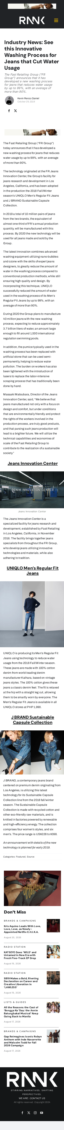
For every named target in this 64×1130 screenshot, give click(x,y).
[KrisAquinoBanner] (53, 920)
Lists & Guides (15, 1002)
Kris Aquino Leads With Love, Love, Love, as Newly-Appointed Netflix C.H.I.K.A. (22, 929)
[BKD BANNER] (53, 1001)
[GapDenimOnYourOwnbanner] (53, 1030)
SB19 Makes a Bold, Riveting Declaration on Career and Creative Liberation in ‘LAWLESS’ (21, 983)
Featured (20, 857)
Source (30, 857)
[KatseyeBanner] (53, 946)
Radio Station (15, 946)
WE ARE (23, 1098)
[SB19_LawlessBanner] (53, 972)
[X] (15, 110)
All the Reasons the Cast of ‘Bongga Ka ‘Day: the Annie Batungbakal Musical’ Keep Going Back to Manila (21, 1012)
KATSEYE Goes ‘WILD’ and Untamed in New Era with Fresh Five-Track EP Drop (20, 955)
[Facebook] (9, 110)
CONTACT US (37, 1098)
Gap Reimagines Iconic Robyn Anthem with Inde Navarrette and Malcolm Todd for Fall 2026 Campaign (23, 1041)
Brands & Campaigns (20, 920)
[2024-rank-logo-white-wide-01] (32, 17)
